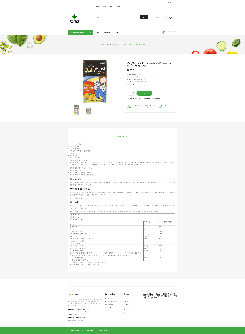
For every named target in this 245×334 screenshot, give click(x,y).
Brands (126, 298)
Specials (126, 307)
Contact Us (109, 304)
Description (122, 136)
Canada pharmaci (90, 330)
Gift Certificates (129, 301)
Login (165, 17)
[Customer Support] (169, 33)
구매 (144, 93)
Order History (128, 313)
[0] (170, 17)
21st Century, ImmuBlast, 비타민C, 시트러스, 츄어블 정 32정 (125, 44)
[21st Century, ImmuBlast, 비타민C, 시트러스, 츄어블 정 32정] (76, 110)
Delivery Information (112, 301)
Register (158, 17)
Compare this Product (152, 98)
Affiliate (126, 304)
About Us (108, 298)
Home (102, 44)
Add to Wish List (134, 98)
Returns (126, 310)
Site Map (108, 307)
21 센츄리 (140, 74)
